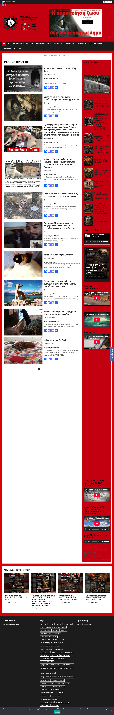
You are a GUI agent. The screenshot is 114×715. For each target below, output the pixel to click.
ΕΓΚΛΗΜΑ (63, 630)
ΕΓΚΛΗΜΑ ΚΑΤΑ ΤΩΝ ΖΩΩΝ (49, 636)
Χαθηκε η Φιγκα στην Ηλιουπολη (58, 255)
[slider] (105, 241)
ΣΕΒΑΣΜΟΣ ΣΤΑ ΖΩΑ (57, 680)
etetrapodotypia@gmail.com (11, 624)
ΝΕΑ (9, 44)
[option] (97, 264)
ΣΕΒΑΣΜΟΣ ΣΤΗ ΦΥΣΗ (62, 683)
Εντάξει (57, 712)
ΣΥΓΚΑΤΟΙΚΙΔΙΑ (82, 44)
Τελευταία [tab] (88, 97)
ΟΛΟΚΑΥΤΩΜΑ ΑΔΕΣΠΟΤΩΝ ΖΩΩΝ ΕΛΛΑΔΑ (53, 658)
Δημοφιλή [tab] (96, 97)
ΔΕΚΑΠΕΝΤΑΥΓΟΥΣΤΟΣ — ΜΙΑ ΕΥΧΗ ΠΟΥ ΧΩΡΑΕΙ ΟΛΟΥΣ (101, 172)
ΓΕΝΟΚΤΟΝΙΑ (68, 624)
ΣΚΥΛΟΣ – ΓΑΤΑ (28, 44)
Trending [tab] (104, 97)
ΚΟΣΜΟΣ (54, 652)
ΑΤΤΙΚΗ (51, 624)
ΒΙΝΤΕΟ (58, 624)
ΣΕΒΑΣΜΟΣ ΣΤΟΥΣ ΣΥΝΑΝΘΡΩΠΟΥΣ (52, 693)
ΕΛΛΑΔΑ (63, 640)
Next (45, 369)
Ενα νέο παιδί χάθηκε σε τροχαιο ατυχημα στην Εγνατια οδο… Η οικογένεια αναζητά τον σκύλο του (59, 225)
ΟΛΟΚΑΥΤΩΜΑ (64, 655)
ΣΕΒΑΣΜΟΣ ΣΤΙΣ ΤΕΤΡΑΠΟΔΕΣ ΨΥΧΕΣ (52, 686)
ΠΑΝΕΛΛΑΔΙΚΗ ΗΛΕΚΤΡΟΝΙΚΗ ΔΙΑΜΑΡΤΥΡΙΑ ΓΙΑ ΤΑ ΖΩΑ (56, 669)
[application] (97, 242)
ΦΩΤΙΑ (67, 702)
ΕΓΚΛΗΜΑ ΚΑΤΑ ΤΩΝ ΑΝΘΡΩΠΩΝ (50, 633)
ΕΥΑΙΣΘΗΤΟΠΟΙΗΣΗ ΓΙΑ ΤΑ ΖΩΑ (50, 646)
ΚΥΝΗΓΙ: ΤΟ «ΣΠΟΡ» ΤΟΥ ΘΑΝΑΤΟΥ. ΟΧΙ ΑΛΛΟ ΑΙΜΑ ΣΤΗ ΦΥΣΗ (101, 105)
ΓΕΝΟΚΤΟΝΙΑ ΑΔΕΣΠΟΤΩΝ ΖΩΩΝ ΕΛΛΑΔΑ (53, 627)
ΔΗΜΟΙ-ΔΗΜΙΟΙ (45, 630)
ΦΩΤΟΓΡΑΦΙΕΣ (45, 705)
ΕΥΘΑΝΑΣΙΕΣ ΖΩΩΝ (46, 649)
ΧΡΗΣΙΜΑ (55, 705)
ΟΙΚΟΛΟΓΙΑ (54, 655)
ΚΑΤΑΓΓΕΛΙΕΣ (45, 652)
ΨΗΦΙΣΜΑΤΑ (7, 48)
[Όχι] (112, 711)
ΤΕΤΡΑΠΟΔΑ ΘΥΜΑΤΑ (47, 702)
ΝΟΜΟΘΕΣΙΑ (68, 652)
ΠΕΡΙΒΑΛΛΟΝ (45, 680)
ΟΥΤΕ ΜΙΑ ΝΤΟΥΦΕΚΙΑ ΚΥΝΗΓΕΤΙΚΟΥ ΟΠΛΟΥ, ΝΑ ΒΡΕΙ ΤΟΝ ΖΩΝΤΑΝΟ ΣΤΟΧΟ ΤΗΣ (101, 138)
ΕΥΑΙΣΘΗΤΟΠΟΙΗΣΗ (57, 643)
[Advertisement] (97, 384)
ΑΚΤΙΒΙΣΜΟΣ (40, 44)
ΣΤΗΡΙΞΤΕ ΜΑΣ (17, 48)
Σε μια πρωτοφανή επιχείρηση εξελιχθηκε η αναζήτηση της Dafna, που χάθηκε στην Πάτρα (60, 283)
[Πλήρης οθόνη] (108, 529)
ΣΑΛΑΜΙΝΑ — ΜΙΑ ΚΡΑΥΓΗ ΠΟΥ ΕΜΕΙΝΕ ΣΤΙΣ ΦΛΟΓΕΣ (100, 161)
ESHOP (90, 44)
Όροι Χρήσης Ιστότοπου (84, 624)
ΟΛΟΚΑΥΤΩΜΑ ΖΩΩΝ (47, 661)
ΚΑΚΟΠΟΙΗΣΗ (69, 44)
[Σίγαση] (102, 242)
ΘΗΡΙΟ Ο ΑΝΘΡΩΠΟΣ (101, 221)
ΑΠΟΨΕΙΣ (43, 624)
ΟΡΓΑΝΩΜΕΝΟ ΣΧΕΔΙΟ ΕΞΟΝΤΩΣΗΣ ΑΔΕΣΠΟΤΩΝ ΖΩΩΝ (55, 665)
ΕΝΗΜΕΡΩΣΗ (17, 44)
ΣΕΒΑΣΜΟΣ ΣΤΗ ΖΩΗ (47, 683)
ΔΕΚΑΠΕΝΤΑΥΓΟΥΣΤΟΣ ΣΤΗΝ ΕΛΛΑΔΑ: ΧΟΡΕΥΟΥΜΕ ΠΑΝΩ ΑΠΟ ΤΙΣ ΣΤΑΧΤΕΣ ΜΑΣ (101, 149)
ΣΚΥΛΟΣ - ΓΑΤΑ (45, 696)
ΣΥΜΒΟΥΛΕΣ (56, 696)
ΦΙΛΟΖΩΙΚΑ (59, 702)
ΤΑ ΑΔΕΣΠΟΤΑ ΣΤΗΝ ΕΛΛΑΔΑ (49, 699)
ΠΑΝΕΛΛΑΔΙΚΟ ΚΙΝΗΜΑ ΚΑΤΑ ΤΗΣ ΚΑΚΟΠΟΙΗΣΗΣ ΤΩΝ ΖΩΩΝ (57, 676)
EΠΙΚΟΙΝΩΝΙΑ (98, 44)
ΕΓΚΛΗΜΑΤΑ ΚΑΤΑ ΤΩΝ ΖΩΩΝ (49, 640)
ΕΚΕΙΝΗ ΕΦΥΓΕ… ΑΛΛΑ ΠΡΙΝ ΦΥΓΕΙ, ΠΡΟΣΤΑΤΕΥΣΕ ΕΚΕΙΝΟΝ (101, 184)
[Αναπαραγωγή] (87, 242)
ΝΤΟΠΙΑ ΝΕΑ (44, 655)
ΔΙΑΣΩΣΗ (55, 630)
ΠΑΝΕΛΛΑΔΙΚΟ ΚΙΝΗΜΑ (54, 44)
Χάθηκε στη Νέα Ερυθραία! (55, 340)
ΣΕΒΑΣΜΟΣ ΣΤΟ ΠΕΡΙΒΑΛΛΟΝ (50, 689)
